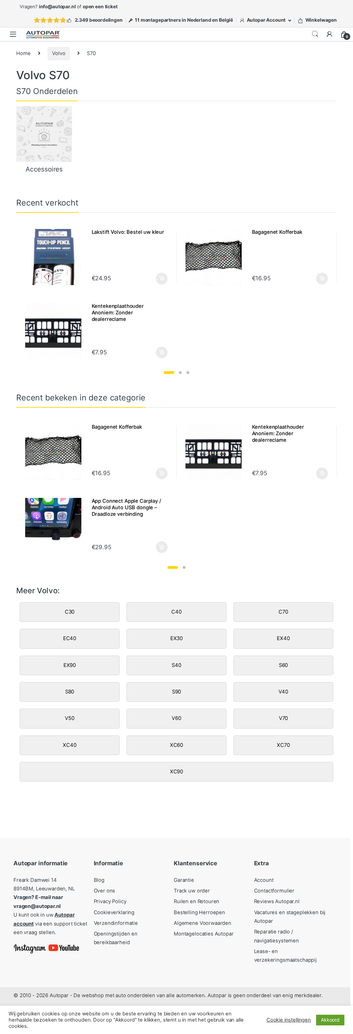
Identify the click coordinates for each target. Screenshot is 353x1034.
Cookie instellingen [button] (288, 1020)
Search (315, 34)
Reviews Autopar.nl (277, 901)
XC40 (69, 745)
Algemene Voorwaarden (202, 923)
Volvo (58, 53)
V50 (69, 718)
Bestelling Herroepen (199, 912)
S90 (176, 692)
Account (264, 880)
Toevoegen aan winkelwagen (153, 352)
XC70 (283, 745)
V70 (283, 718)
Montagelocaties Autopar (204, 934)
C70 (283, 612)
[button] (169, 372)
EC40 (69, 638)
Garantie (184, 880)
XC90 (176, 772)
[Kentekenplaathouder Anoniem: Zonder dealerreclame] (55, 331)
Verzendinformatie (116, 923)
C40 (176, 612)
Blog (99, 880)
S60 (283, 665)
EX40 (283, 638)
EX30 (176, 638)
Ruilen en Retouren (196, 901)
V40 (283, 692)
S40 (176, 665)
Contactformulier (274, 891)
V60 (176, 718)
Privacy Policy (110, 901)
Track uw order (192, 891)
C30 (70, 612)
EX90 (69, 665)
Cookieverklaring (114, 912)
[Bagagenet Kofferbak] (215, 257)
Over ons (104, 891)
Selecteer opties (157, 278)
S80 (69, 692)
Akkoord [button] (330, 1020)
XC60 (176, 745)
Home (23, 53)
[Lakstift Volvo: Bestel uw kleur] (55, 257)
